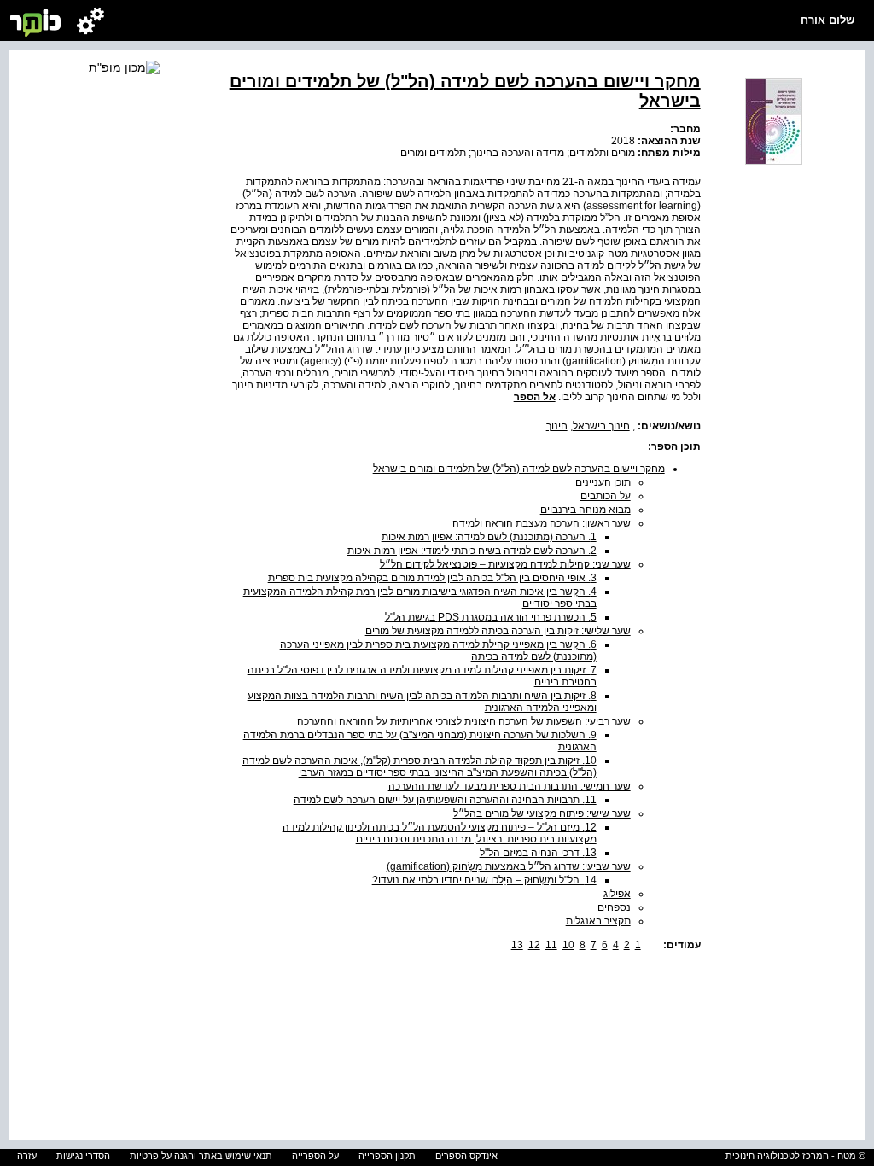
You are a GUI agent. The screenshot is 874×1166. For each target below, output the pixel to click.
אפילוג (617, 894)
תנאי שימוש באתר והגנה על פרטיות (201, 1156)
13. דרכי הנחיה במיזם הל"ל (538, 853)
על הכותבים (605, 496)
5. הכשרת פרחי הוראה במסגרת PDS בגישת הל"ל (491, 617)
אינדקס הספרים (466, 1156)
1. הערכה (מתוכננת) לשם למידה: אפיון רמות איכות (489, 537)
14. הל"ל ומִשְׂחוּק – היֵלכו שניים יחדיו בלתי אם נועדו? (484, 880)
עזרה (27, 1156)
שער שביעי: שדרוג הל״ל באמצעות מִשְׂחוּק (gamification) (509, 866)
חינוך (557, 426)
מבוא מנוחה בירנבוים (585, 510)
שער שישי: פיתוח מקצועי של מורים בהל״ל (542, 813)
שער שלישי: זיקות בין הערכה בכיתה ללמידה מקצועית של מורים (498, 631)
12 (534, 945)
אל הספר (535, 397)
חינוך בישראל (601, 426)
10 (568, 945)
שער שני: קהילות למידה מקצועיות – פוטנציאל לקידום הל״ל (505, 564)
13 (517, 945)
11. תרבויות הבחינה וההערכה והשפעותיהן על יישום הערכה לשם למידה (445, 800)
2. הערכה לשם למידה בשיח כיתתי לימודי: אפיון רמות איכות (472, 551)
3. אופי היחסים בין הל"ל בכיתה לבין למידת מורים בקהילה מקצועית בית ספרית (432, 578)
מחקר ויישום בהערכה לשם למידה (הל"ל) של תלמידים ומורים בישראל (519, 469)
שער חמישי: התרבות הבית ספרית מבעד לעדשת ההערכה (509, 786)
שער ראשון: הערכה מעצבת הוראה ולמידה (541, 523)
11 (551, 945)
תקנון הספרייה (387, 1156)
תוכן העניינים (603, 482)
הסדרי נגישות (83, 1156)
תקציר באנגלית (598, 921)
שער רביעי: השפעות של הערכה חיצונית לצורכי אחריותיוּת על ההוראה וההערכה (464, 721)
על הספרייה (315, 1156)
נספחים (614, 907)
